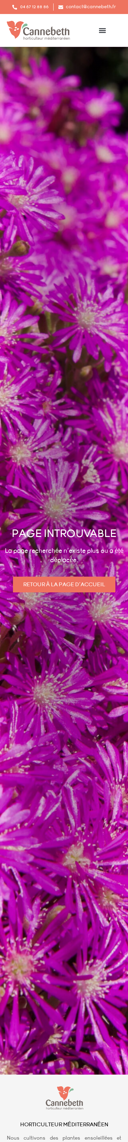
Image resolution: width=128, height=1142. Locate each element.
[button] (102, 30)
